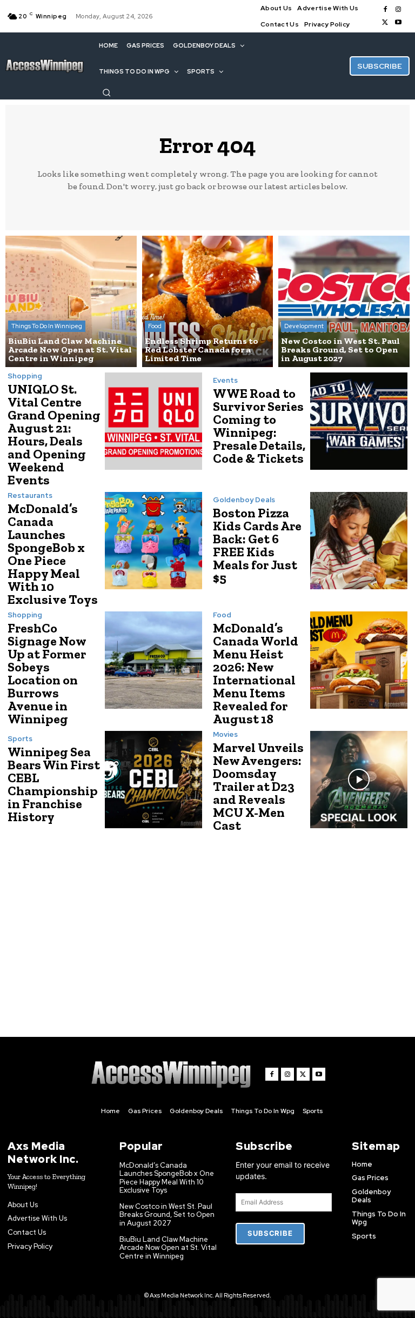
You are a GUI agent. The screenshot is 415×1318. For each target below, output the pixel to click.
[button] (106, 92)
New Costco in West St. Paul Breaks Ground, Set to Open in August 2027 (167, 1215)
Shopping (25, 376)
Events (225, 380)
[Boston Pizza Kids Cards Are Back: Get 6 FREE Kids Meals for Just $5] (358, 540)
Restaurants (30, 495)
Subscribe (269, 1233)
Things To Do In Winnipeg (46, 326)
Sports (20, 738)
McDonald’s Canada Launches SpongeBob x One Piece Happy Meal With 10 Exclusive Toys (53, 554)
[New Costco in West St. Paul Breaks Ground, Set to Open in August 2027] (344, 301)
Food (155, 326)
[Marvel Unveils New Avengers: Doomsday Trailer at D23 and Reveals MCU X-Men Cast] (358, 779)
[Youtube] (398, 22)
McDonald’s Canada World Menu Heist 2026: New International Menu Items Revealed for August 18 (255, 673)
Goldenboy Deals (244, 499)
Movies (225, 734)
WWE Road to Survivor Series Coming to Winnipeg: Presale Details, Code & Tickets (259, 425)
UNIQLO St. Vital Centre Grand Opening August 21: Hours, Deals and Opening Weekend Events (54, 434)
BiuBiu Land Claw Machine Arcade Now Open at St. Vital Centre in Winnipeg (168, 1248)
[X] (385, 22)
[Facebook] (385, 9)
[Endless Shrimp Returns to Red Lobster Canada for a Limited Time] (207, 301)
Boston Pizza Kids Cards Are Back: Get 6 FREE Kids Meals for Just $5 (257, 545)
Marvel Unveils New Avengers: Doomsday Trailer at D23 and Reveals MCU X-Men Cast (258, 786)
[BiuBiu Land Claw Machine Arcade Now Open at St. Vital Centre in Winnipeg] (71, 301)
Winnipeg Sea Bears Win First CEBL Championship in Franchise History (54, 784)
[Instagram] (398, 9)
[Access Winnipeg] (44, 66)
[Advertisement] (211, 924)
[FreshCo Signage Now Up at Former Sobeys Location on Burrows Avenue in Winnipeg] (153, 660)
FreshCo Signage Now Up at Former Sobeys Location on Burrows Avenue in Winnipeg (47, 673)
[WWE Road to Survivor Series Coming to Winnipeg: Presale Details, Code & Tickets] (358, 421)
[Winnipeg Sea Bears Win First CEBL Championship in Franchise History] (153, 779)
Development (304, 326)
